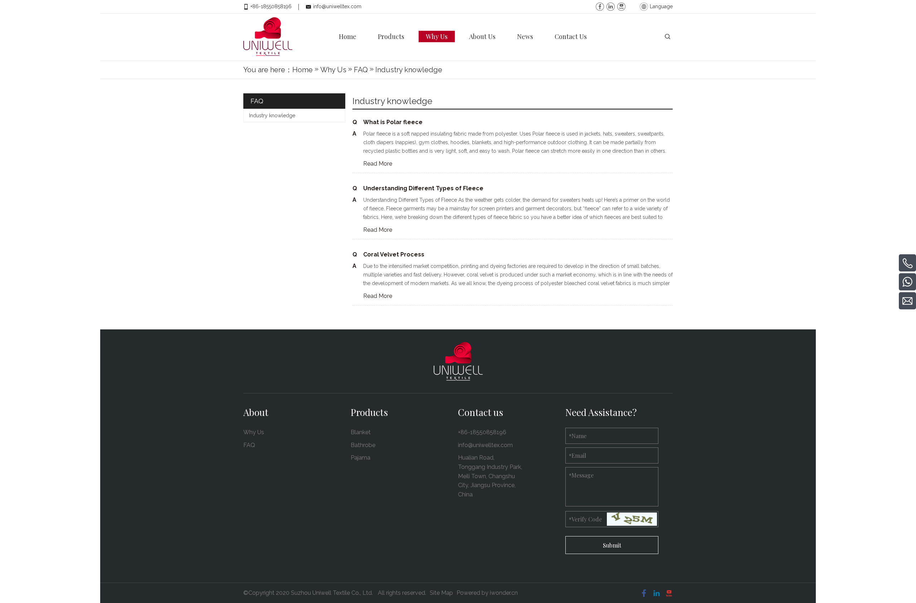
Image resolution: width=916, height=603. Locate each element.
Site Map (441, 592)
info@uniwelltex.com (337, 6)
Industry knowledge (272, 115)
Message (581, 475)
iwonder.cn (504, 592)
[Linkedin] (610, 5)
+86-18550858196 (271, 6)
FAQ (249, 445)
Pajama (360, 457)
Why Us (253, 432)
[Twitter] (621, 5)
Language (661, 6)
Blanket (361, 432)
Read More (377, 163)
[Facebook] (600, 5)
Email (577, 455)
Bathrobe (363, 445)
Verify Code (585, 519)
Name (577, 436)
